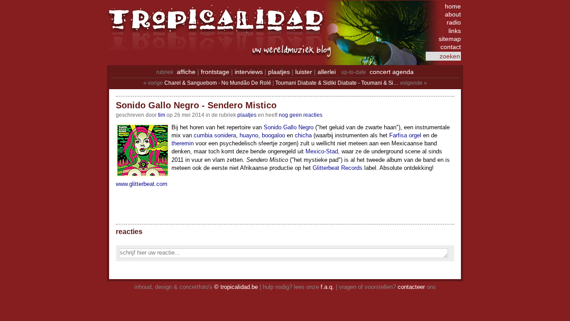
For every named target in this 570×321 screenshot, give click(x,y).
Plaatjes (246, 115)
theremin (182, 143)
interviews (249, 71)
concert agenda (392, 71)
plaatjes (279, 71)
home (453, 6)
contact (450, 46)
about (453, 14)
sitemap (450, 38)
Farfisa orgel (405, 135)
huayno (249, 135)
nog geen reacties (300, 115)
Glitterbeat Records (337, 168)
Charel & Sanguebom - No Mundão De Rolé (217, 83)
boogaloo (273, 135)
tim (161, 115)
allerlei (327, 71)
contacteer (411, 287)
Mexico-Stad (321, 151)
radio (454, 22)
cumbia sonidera (215, 135)
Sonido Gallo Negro (289, 127)
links (454, 30)
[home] (218, 24)
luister (303, 71)
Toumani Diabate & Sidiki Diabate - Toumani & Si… (337, 83)
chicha (303, 135)
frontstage (215, 71)
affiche (186, 71)
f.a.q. (327, 287)
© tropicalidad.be (236, 287)
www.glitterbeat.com (141, 184)
